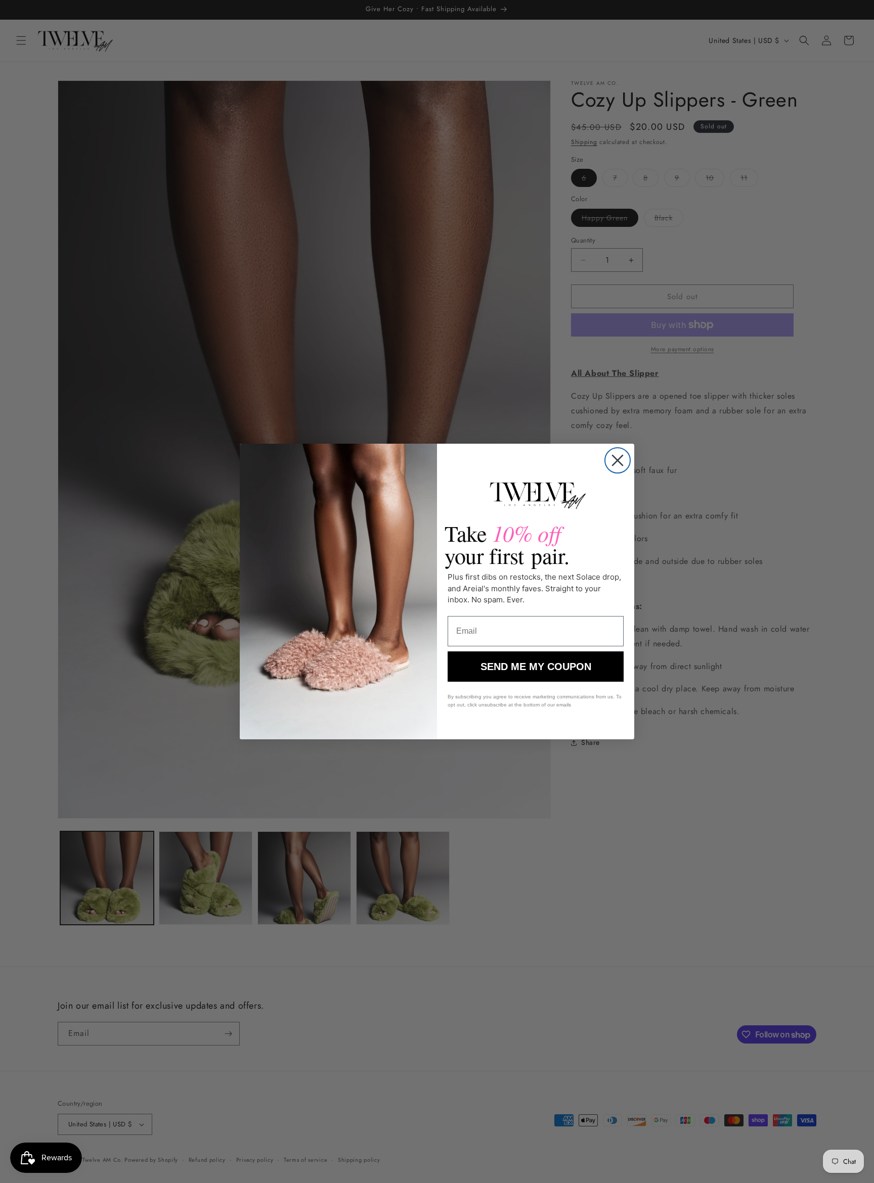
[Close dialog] (617, 460)
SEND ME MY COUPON (535, 666)
